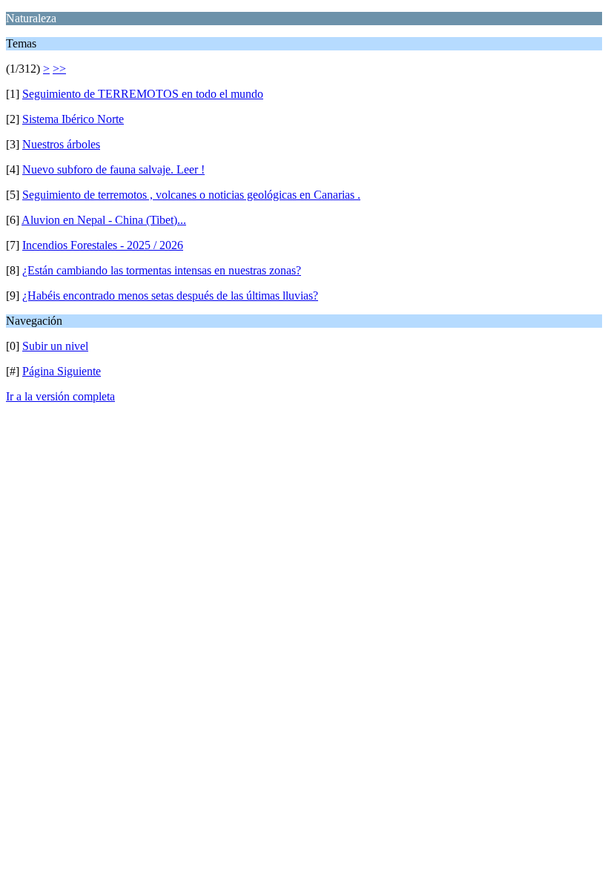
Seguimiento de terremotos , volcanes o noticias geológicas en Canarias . (191, 194)
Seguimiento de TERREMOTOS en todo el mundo (142, 94)
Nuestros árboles (61, 144)
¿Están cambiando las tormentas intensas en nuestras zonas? (161, 270)
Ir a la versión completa (60, 396)
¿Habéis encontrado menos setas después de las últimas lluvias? (170, 295)
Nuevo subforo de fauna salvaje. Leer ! (113, 169)
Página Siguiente (61, 371)
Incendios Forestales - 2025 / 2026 (102, 245)
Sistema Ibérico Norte (73, 119)
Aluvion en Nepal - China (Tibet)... (104, 220)
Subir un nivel (55, 346)
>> (59, 68)
